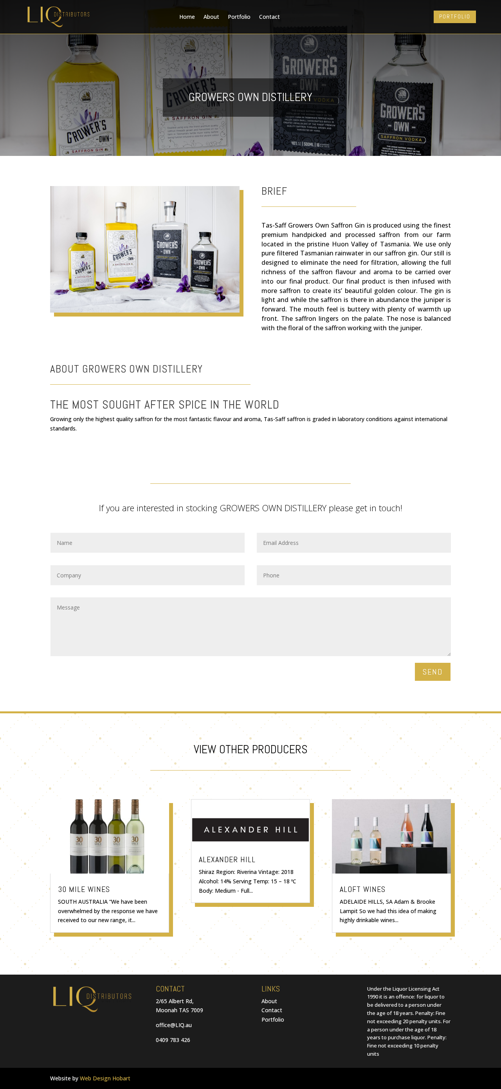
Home (187, 16)
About (211, 16)
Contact (269, 16)
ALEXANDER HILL (227, 859)
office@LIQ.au (174, 1025)
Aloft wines (363, 889)
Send (433, 672)
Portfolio (239, 16)
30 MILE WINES (84, 889)
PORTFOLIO (454, 16)
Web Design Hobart (105, 1078)
